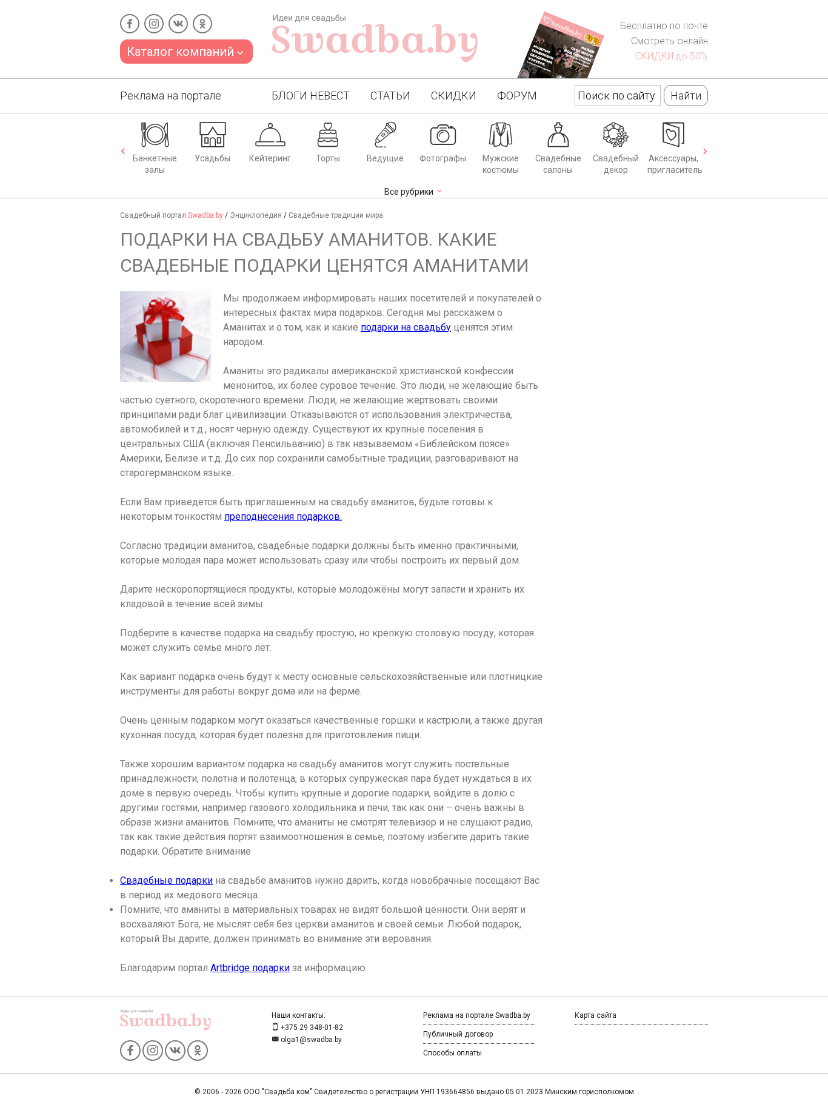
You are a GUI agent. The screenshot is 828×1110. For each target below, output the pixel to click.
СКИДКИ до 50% (671, 56)
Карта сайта (595, 1015)
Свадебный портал (171, 215)
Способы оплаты (452, 1053)
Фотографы (442, 158)
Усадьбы (212, 158)
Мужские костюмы (500, 164)
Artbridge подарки (250, 968)
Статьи (390, 95)
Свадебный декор (616, 164)
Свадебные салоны (558, 164)
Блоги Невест (311, 95)
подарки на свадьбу (406, 327)
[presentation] (123, 152)
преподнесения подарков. (283, 516)
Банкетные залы (155, 164)
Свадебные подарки (166, 880)
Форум (517, 95)
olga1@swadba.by (310, 1039)
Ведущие (385, 158)
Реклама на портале (170, 95)
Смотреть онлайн (669, 41)
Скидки (453, 95)
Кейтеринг (270, 158)
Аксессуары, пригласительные (674, 164)
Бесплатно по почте (664, 26)
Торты (328, 158)
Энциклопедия (256, 215)
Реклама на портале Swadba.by (476, 1015)
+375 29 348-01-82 (311, 1027)
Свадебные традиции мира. (337, 215)
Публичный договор (458, 1034)
